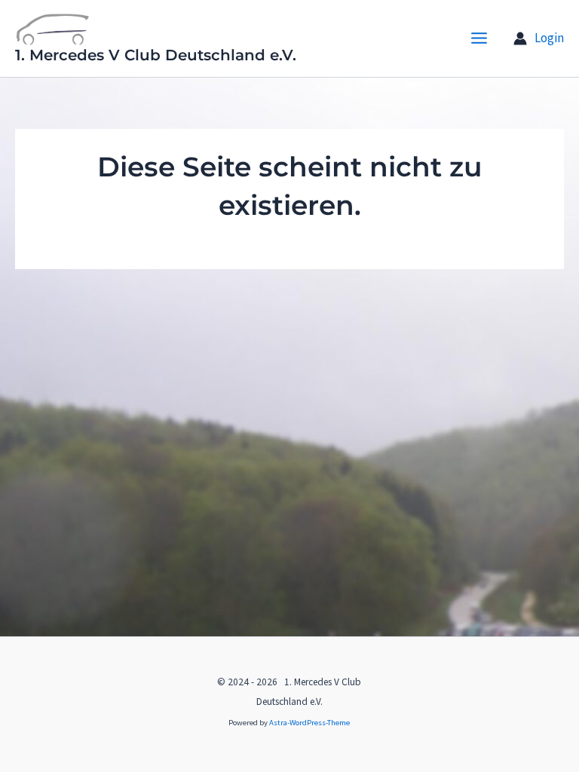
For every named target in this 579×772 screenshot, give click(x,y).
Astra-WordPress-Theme (309, 723)
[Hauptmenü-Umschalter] (480, 39)
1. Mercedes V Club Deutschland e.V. (155, 55)
